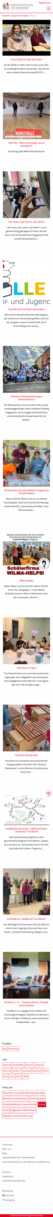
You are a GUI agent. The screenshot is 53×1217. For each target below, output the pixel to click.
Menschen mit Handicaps (15, 1098)
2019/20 (39, 1064)
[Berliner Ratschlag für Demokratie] (17, 5)
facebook (8, 1190)
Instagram (9, 1200)
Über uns (6, 1148)
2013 (45, 1070)
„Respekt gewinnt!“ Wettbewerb (18, 1157)
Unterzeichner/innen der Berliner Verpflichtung (26, 1161)
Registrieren (45, 2)
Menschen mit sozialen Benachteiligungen (23, 1092)
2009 (25, 1076)
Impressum (8, 1176)
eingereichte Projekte (19, 16)
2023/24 (7, 1064)
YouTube (9, 1195)
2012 (5, 1076)
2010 (18, 1076)
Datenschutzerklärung (13, 1180)
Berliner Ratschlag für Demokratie (29, 1215)
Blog (4, 1153)
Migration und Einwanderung (17, 1115)
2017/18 (7, 1070)
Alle (5, 1048)
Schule (42, 1104)
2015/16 (27, 1070)
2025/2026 (18, 1064)
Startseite (6, 16)
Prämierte (14, 1048)
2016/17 (17, 1070)
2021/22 (29, 1064)
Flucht (6, 1110)
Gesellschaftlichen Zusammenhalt (20, 1104)
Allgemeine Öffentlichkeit (23, 1110)
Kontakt (6, 1172)
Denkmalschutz (37, 1098)
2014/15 (37, 1070)
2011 (12, 1076)
